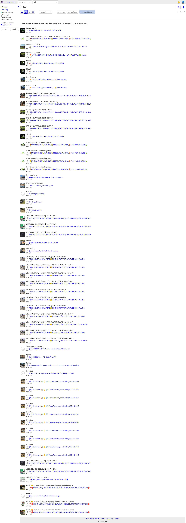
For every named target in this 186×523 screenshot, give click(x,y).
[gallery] (29, 12)
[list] (22, 12)
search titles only (7, 12)
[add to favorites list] (27, 30)
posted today (6, 17)
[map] (33, 12)
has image (5, 15)
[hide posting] (30, 32)
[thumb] (26, 12)
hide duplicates (7, 19)
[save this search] (183, 7)
